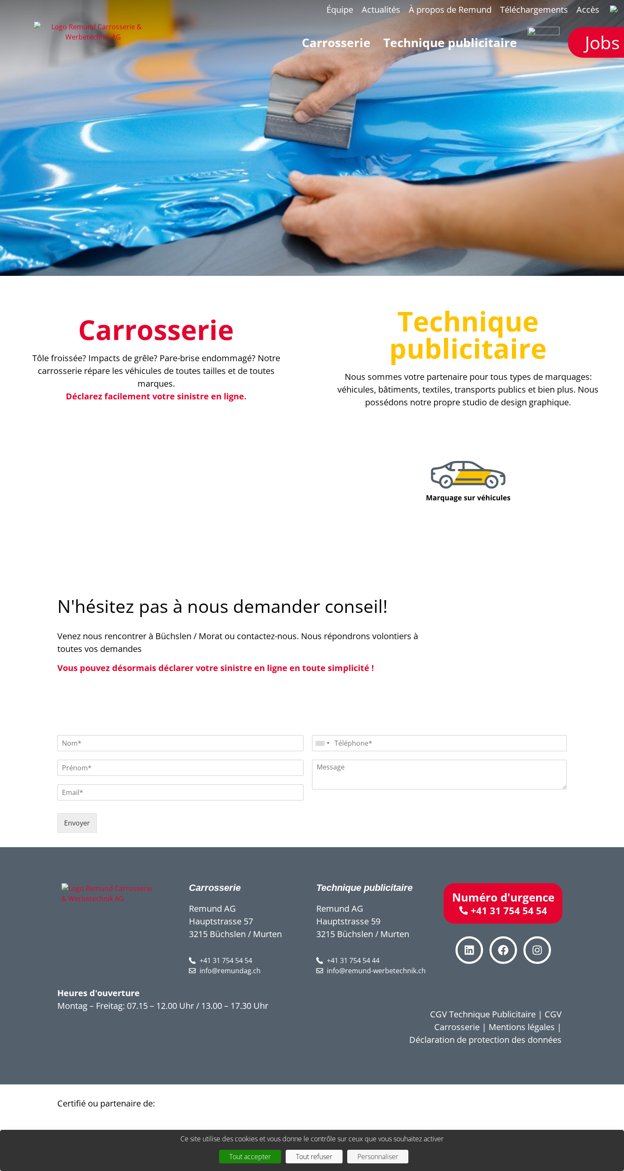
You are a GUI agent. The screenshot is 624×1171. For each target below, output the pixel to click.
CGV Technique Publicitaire (483, 1014)
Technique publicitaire (468, 335)
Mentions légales (522, 1027)
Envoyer (77, 823)
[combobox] (322, 743)
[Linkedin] (469, 950)
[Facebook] (503, 950)
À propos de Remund (450, 9)
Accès (587, 9)
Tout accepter (250, 1156)
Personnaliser (377, 1156)
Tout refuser (314, 1156)
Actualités (381, 9)
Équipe (339, 9)
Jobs (602, 42)
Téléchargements (534, 9)
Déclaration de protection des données (485, 1039)
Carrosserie (156, 329)
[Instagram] (537, 950)
